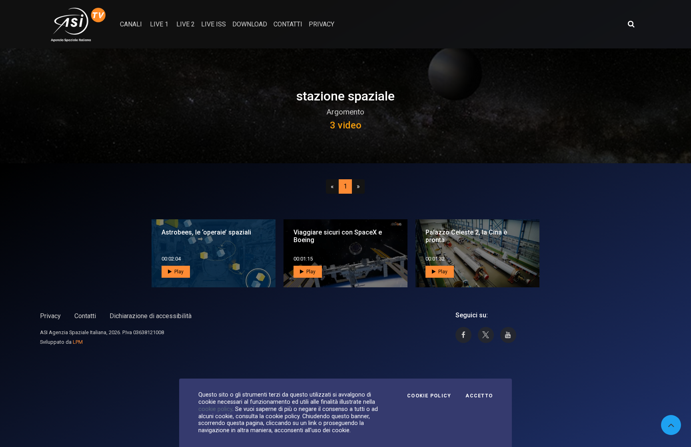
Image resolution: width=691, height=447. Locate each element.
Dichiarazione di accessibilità (151, 316)
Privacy (50, 316)
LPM (78, 342)
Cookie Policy (429, 395)
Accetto (479, 395)
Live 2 (185, 24)
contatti (288, 24)
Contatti (85, 316)
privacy (321, 24)
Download (249, 24)
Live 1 (159, 24)
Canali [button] (131, 24)
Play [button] (178, 272)
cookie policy (215, 409)
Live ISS (213, 24)
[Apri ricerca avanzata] (631, 24)
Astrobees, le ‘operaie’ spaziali (206, 232)
